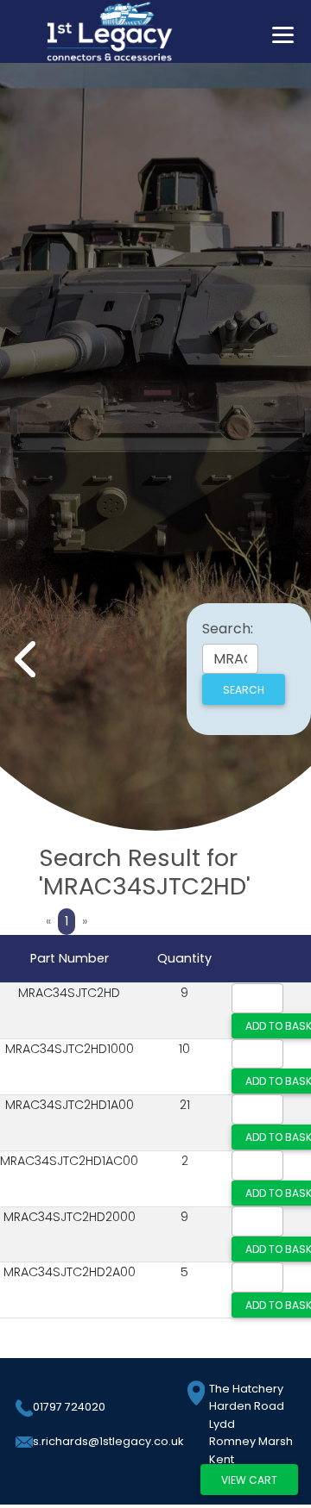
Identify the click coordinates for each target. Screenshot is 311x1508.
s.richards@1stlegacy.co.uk (108, 1441)
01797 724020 (69, 1406)
